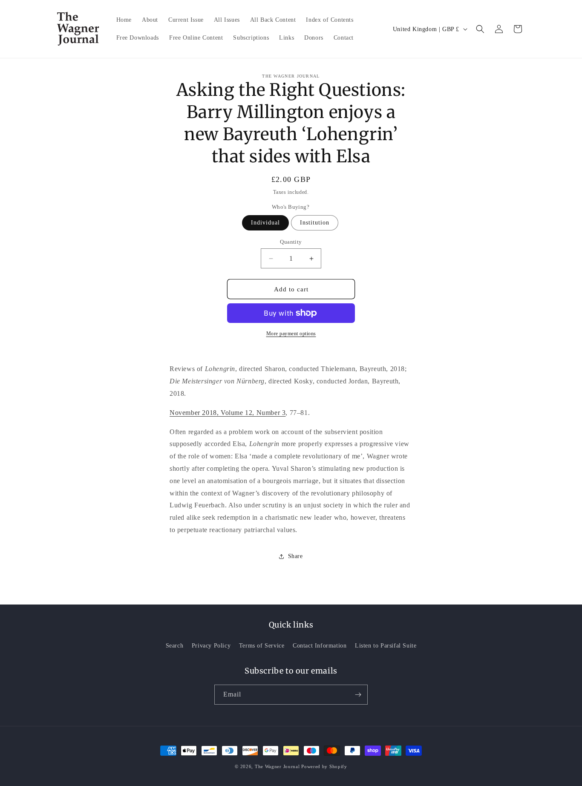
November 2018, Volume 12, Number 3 (227, 412)
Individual (265, 222)
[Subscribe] (358, 695)
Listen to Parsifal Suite (385, 645)
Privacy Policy (211, 645)
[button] (480, 29)
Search (175, 645)
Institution (314, 222)
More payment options (291, 334)
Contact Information (319, 645)
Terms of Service (262, 645)
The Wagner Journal (277, 766)
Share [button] (295, 556)
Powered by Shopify (324, 766)
